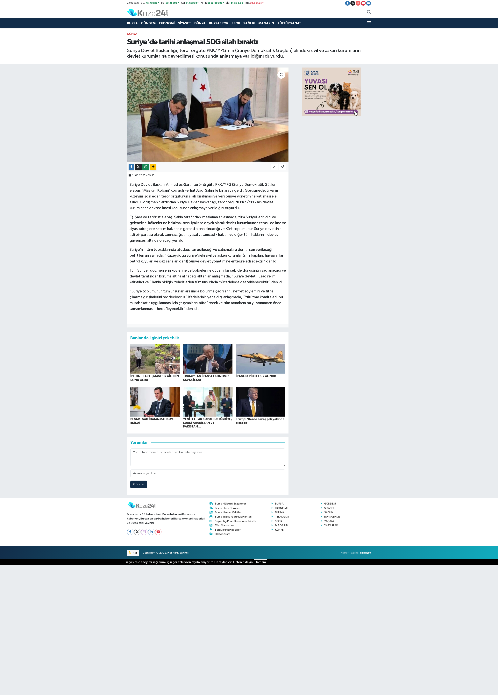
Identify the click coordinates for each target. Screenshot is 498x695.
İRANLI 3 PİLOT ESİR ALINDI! (256, 376)
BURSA (132, 23)
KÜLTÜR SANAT (289, 23)
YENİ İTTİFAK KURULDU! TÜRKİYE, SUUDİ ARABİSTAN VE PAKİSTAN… (207, 423)
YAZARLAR (331, 525)
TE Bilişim (365, 552)
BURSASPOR (218, 23)
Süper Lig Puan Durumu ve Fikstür (235, 521)
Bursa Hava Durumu (227, 508)
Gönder (139, 484)
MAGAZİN (266, 23)
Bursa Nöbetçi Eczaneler (230, 503)
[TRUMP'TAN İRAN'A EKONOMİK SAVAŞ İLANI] (207, 358)
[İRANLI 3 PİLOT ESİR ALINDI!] (260, 358)
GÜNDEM (148, 23)
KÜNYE (279, 529)
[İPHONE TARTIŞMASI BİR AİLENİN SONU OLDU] (155, 358)
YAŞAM (329, 521)
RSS (135, 552)
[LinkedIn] (151, 532)
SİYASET (184, 23)
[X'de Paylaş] (138, 167)
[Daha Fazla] (153, 167)
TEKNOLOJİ (282, 516)
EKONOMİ (167, 23)
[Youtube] (158, 532)
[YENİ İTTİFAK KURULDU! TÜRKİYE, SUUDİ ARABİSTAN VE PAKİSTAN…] (207, 401)
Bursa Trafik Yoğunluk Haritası (233, 516)
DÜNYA (200, 23)
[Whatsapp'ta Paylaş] (145, 167)
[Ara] (369, 12)
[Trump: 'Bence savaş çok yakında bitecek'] (260, 401)
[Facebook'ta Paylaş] (131, 167)
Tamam (260, 562)
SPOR (235, 23)
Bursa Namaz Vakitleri (228, 512)
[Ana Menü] (369, 23)
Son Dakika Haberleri (228, 529)
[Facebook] (130, 532)
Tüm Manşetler (224, 525)
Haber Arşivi (222, 534)
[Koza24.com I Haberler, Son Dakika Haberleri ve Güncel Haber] (147, 12)
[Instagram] (144, 532)
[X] (137, 532)
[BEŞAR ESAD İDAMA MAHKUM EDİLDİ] (155, 401)
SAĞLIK (249, 23)
